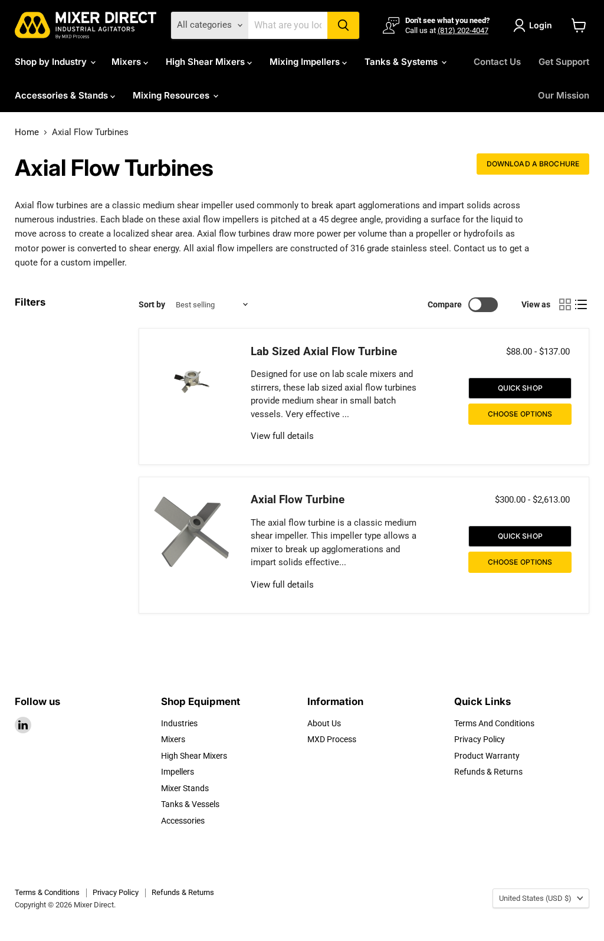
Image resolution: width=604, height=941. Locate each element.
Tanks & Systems (402, 61)
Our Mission (563, 95)
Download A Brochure (533, 163)
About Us (324, 723)
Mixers (127, 61)
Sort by (152, 304)
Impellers (177, 771)
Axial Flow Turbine (297, 499)
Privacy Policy (479, 739)
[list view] (581, 305)
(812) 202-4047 (463, 30)
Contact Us (497, 61)
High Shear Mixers (206, 61)
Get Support (564, 61)
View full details (282, 436)
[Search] (343, 25)
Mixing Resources (172, 95)
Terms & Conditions (47, 892)
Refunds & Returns (488, 771)
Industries (179, 723)
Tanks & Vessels (190, 804)
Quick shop (520, 387)
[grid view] (565, 305)
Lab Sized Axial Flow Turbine (324, 351)
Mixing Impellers (306, 61)
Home (27, 132)
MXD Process (331, 739)
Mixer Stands (185, 788)
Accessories (183, 820)
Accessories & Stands (62, 95)
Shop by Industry (52, 61)
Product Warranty (487, 755)
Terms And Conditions (494, 723)
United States (535, 898)
